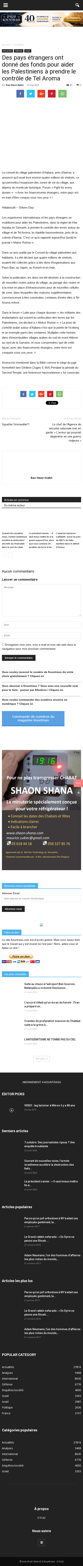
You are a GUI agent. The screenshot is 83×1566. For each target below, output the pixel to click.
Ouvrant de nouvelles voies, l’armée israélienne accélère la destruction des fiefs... (49, 1164)
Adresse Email (10, 893)
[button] (77, 5)
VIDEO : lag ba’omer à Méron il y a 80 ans (49, 1105)
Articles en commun (16, 500)
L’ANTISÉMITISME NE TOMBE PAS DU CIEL (50, 1039)
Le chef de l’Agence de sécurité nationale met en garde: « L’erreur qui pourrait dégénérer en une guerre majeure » (63, 432)
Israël (27, 50)
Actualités (7, 50)
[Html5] (41, 1542)
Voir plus (40, 1058)
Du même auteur (14, 505)
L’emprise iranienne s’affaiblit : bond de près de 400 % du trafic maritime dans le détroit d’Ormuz (68, 540)
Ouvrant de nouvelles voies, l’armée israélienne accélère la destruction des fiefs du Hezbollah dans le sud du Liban (14, 540)
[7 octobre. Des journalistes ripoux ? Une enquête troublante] (11, 1147)
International (10, 1378)
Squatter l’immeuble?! (15, 424)
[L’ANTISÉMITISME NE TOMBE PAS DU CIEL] (11, 1044)
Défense (18, 50)
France (6, 1413)
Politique (7, 1407)
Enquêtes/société (13, 1390)
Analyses (7, 1373)
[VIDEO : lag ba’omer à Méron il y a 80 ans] (11, 1110)
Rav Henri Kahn (15, 84)
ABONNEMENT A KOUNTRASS (41, 1082)
